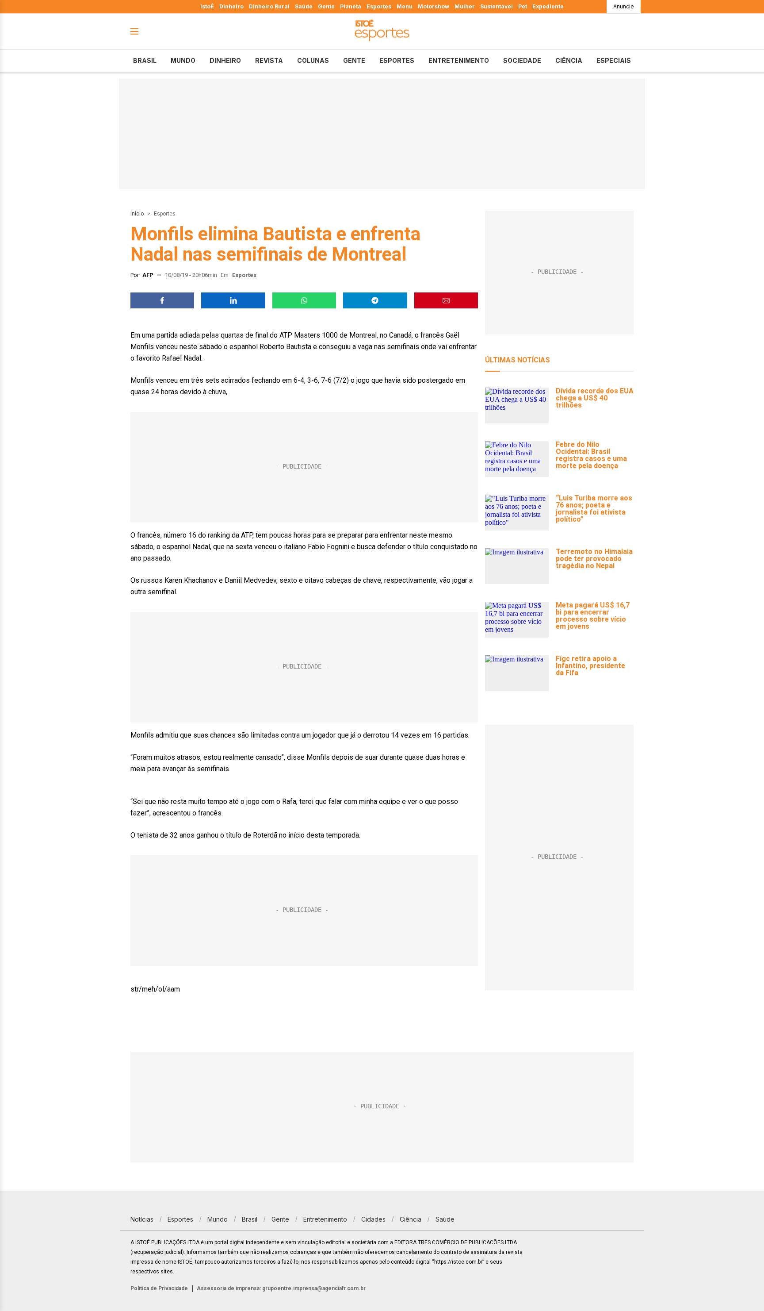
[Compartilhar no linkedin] (233, 300)
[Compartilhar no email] (446, 300)
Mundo (183, 60)
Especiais (613, 60)
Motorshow (433, 6)
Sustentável (496, 6)
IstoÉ (207, 6)
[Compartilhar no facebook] (162, 300)
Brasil (145, 60)
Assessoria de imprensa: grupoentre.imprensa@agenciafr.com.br (281, 1288)
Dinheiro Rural (269, 6)
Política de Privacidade (159, 1288)
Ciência (568, 60)
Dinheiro (231, 6)
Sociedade (522, 60)
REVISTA (269, 60)
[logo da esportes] (382, 31)
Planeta (350, 6)
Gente (326, 6)
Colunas (313, 60)
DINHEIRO (225, 60)
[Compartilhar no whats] (304, 300)
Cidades (373, 1219)
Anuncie (623, 6)
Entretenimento (458, 60)
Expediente (548, 6)
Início (137, 214)
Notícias (141, 1219)
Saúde (304, 6)
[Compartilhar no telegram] (375, 300)
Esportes (379, 6)
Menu (405, 6)
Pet (522, 6)
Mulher (465, 6)
